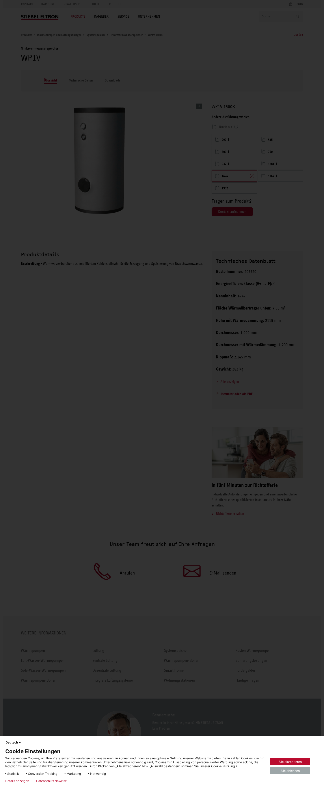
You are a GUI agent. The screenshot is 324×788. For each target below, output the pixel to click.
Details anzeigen (17, 781)
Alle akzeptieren (290, 762)
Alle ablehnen (290, 771)
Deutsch (12, 742)
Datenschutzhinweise (51, 781)
